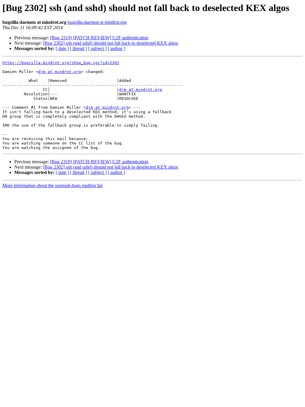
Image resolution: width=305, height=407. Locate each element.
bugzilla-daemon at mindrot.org (97, 22)
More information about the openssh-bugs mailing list (52, 185)
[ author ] (116, 48)
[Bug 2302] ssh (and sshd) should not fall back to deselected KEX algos (110, 43)
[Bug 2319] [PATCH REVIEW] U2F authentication (99, 37)
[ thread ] (78, 48)
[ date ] (62, 48)
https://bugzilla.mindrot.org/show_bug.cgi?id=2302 (60, 62)
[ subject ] (97, 48)
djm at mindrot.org (59, 71)
